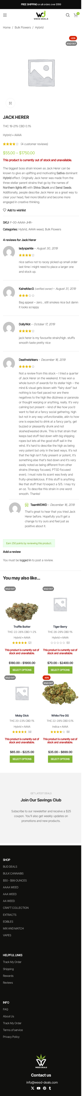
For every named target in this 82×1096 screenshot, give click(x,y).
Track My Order (12, 962)
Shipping (8, 969)
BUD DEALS (10, 866)
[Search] (68, 15)
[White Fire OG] (60, 693)
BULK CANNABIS (13, 873)
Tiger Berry (60, 626)
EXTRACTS (9, 914)
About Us (8, 1016)
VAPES (7, 935)
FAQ (5, 1009)
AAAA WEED (10, 887)
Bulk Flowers (23, 27)
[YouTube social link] (38, 1088)
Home (7, 27)
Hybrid (39, 27)
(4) (29, 732)
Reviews (8, 982)
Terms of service (13, 1030)
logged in (25, 560)
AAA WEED (10, 894)
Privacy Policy (11, 1036)
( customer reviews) (34, 144)
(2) (29, 643)
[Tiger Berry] (60, 604)
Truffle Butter (22, 626)
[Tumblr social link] (50, 1088)
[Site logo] (41, 15)
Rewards (8, 975)
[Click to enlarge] (10, 103)
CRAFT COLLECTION (16, 907)
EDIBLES (8, 921)
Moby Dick (22, 715)
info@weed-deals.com (42, 1082)
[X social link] (32, 1088)
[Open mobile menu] (5, 15)
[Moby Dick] (22, 693)
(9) (68, 732)
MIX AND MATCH (13, 928)
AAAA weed (35, 229)
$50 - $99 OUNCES (15, 880)
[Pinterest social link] (45, 1088)
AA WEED (9, 901)
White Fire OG (60, 715)
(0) (68, 643)
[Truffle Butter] (22, 604)
